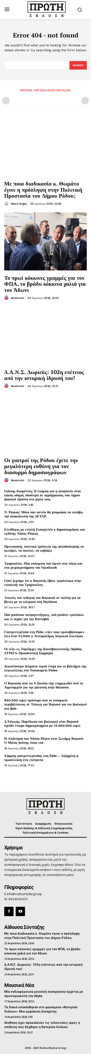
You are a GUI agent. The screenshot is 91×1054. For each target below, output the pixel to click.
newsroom (17, 298)
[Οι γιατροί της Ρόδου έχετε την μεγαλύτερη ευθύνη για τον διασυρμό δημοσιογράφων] (45, 424)
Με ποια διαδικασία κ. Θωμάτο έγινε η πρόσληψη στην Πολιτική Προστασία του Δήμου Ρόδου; (43, 189)
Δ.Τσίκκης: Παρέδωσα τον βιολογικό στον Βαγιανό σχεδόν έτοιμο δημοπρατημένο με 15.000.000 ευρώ (42, 724)
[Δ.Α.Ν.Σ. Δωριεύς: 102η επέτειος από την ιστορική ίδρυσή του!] (45, 336)
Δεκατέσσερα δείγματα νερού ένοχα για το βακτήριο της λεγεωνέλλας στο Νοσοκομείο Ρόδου (45, 668)
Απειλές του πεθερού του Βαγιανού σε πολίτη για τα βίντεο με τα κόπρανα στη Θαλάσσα (42, 600)
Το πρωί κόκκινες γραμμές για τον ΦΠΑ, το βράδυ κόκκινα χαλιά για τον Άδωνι (45, 283)
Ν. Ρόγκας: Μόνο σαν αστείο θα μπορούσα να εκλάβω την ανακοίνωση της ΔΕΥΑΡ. (43, 514)
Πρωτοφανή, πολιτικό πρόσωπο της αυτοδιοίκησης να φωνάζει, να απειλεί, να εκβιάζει (44, 548)
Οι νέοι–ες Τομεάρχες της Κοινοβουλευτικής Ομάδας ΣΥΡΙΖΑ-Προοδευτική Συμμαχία (43, 651)
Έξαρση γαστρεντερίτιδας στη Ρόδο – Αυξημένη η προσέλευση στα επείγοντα (41, 758)
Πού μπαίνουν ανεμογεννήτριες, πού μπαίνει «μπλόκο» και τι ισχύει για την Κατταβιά (44, 617)
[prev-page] (6, 100)
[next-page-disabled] (85, 100)
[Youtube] (20, 911)
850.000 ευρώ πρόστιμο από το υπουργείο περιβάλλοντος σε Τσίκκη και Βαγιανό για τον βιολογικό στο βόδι (45, 704)
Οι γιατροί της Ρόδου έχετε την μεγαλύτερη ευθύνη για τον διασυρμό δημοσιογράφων (41, 466)
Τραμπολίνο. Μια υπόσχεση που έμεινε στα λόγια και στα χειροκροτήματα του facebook (43, 565)
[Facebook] (9, 911)
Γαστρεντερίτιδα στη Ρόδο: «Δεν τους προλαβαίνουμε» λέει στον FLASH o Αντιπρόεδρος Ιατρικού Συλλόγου (44, 634)
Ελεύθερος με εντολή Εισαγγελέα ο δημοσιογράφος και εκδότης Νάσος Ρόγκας (44, 531)
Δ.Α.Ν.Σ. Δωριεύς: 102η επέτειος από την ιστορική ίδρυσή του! (44, 375)
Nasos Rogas (19, 203)
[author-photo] (7, 203)
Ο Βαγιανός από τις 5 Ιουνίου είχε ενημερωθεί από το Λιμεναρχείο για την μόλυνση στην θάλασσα (43, 685)
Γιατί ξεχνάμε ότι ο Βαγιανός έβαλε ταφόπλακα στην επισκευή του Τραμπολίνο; (42, 583)
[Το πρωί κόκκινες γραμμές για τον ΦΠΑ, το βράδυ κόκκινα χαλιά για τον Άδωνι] (45, 241)
